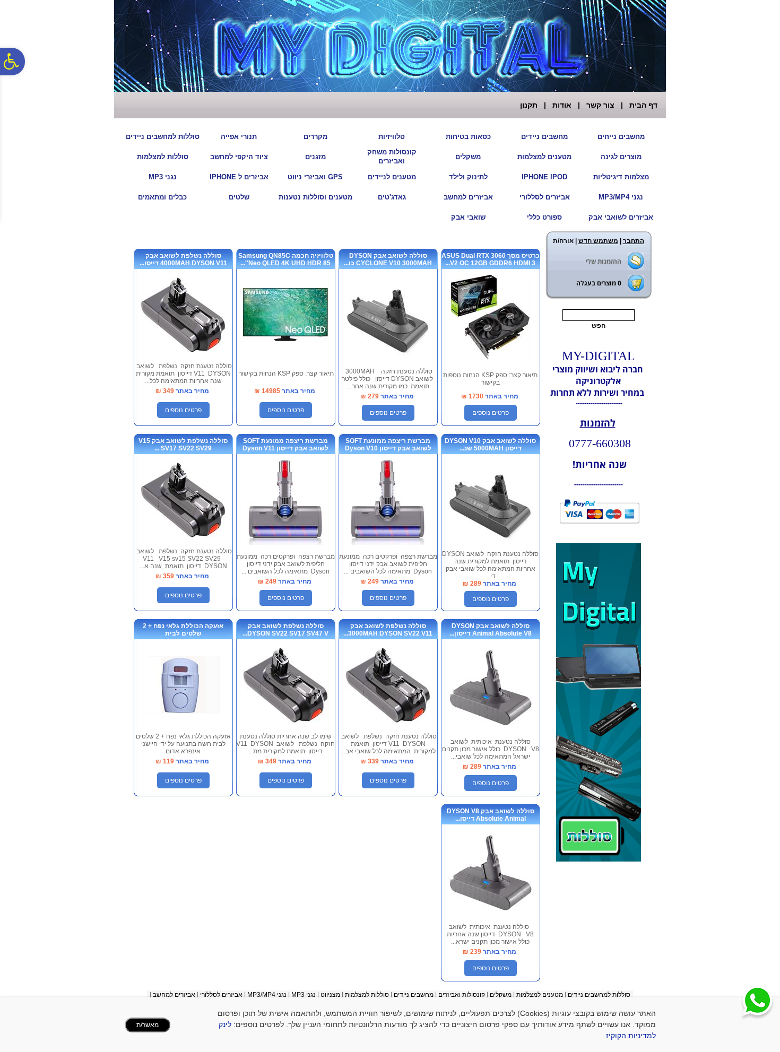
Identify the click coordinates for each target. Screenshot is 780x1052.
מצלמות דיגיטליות (621, 177)
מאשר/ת (147, 1025)
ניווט (326, 994)
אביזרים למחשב (468, 197)
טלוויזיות (391, 137)
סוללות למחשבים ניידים (163, 137)
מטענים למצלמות (544, 157)
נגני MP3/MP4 (621, 197)
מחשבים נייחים (621, 137)
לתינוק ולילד (468, 177)
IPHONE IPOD (544, 177)
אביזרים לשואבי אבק (620, 217)
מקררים (315, 137)
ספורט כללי (544, 217)
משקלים (468, 157)
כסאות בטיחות (468, 137)
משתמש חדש (598, 241)
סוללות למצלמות (162, 157)
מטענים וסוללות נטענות (315, 197)
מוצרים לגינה (621, 157)
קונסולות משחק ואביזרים (392, 156)
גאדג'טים (392, 197)
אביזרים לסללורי (544, 197)
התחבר (633, 241)
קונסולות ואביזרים (461, 994)
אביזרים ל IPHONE (239, 177)
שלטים (239, 197)
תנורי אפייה (239, 137)
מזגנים (315, 157)
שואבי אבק (468, 217)
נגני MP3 (163, 177)
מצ (336, 994)
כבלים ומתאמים (162, 197)
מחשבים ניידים (544, 137)
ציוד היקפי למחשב (239, 157)
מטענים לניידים (392, 177)
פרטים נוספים (490, 412)
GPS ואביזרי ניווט (315, 177)
